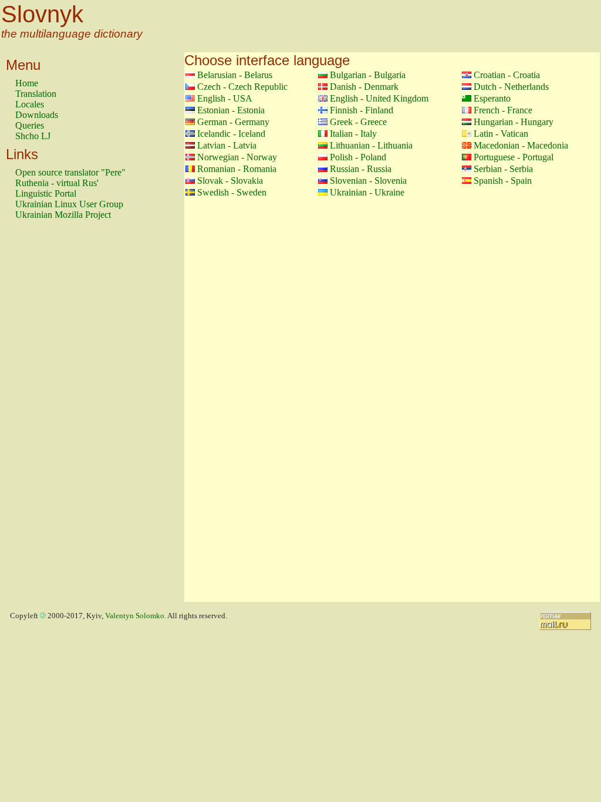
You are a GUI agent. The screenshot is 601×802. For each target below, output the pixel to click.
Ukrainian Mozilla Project (63, 215)
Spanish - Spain (503, 181)
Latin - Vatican (501, 134)
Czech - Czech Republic (242, 87)
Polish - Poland (358, 157)
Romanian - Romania (236, 169)
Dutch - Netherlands (511, 87)
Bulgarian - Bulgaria (368, 75)
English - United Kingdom (379, 98)
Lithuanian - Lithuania (371, 145)
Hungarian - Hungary (513, 122)
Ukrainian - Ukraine (367, 192)
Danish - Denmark (364, 87)
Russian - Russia (360, 169)
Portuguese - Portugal (513, 157)
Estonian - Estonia (231, 110)
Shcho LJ (32, 136)
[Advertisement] (62, 416)
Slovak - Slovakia (230, 181)
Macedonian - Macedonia (521, 145)
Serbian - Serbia (503, 169)
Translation (35, 94)
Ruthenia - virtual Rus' (57, 183)
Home (26, 83)
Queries (29, 125)
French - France (503, 110)
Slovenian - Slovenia (368, 181)
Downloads (36, 115)
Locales (29, 104)
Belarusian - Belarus (234, 75)
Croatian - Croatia (507, 75)
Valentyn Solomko (134, 616)
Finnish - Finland (361, 110)
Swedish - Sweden (231, 192)
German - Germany (233, 122)
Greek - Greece (358, 122)
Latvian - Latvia (226, 145)
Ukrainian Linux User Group (69, 204)
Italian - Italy (353, 134)
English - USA (224, 98)
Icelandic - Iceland (231, 134)
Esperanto (492, 98)
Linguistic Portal (45, 193)
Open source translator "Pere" (70, 172)
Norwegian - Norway (237, 157)
